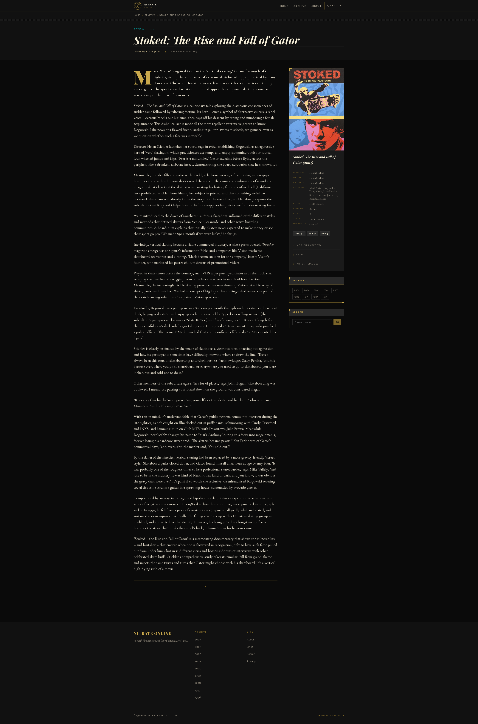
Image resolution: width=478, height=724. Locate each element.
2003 (306, 290)
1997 (315, 297)
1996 (325, 297)
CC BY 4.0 (172, 715)
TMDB (299, 254)
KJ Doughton (153, 51)
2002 (316, 290)
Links (250, 646)
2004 (296, 290)
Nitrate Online (155, 715)
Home (284, 6)
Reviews (150, 15)
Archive (300, 6)
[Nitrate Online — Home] (150, 6)
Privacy (251, 661)
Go (337, 322)
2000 (335, 290)
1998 (306, 297)
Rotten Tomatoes (307, 264)
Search (336, 5)
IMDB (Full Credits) (308, 245)
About (316, 6)
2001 (326, 290)
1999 (296, 297)
